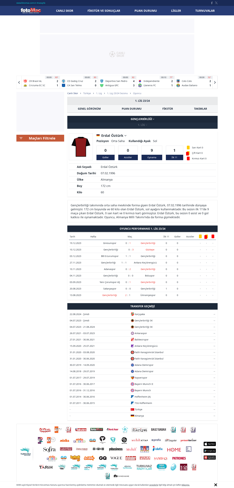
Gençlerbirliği (142, 119)
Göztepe (150, 249)
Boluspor (150, 275)
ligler (176, 11)
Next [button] (214, 82)
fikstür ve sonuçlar (104, 11)
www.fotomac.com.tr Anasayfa (30, 2)
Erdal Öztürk (112, 135)
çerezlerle (153, 485)
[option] (41, 82)
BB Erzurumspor (110, 256)
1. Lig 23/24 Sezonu (117, 93)
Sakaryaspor (109, 288)
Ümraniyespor (148, 295)
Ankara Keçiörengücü (145, 262)
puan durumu (146, 11)
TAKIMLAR (200, 108)
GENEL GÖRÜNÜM (89, 108)
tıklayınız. (186, 485)
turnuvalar (205, 11)
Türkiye (87, 93)
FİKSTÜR (167, 108)
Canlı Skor (30, 10)
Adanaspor (110, 269)
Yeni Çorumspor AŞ (110, 282)
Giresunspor (109, 243)
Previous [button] (19, 82)
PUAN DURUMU (132, 108)
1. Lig (99, 93)
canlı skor (64, 11)
